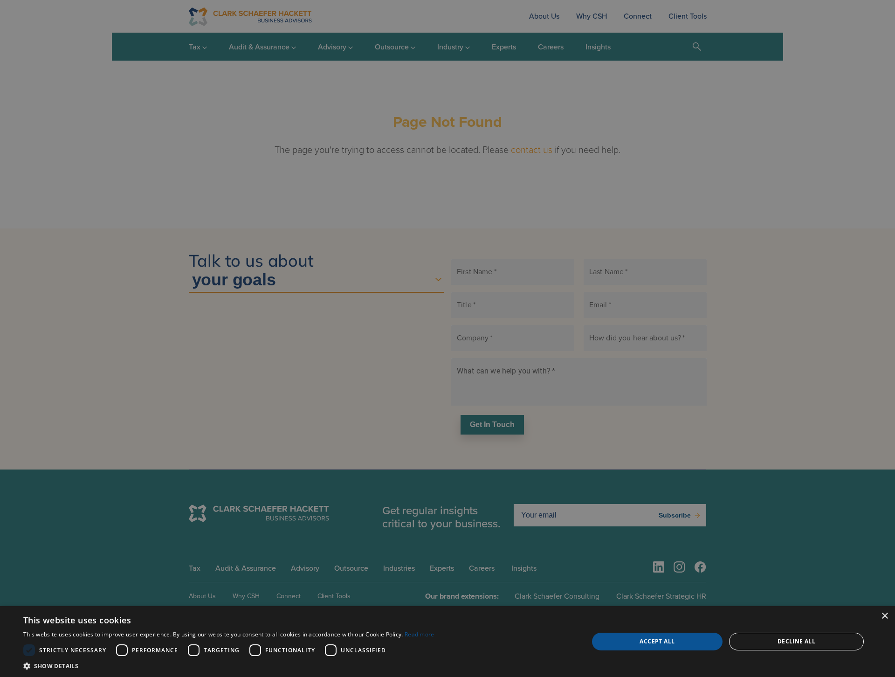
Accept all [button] (657, 641)
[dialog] (447, 641)
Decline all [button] (796, 641)
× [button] (884, 616)
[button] (228, 665)
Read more (419, 634)
